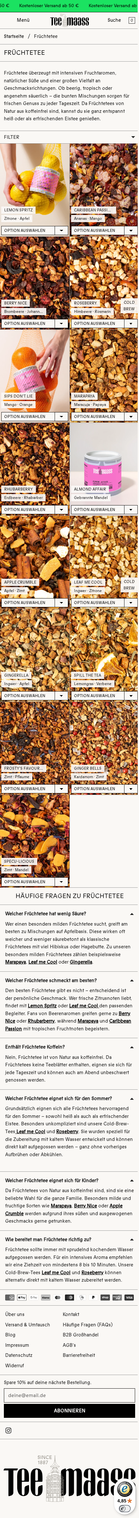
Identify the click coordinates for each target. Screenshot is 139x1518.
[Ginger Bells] (102, 734)
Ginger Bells (86, 753)
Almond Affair (88, 480)
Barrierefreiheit (79, 1356)
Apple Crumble (20, 571)
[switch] (121, 1508)
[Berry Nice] (34, 279)
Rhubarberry (18, 480)
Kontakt (71, 1315)
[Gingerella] (34, 643)
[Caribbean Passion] (102, 188)
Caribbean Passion (92, 207)
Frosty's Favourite (25, 753)
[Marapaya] (102, 370)
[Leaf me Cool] (102, 552)
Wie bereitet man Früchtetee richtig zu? (48, 1229)
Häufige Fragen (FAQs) (87, 1325)
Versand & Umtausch (27, 1325)
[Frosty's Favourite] (34, 734)
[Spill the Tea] (102, 643)
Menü (23, 20)
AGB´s (69, 1346)
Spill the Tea (86, 662)
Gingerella (16, 662)
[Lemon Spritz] (34, 188)
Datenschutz (18, 1356)
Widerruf (14, 1366)
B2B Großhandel (81, 1336)
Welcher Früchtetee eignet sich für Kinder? (51, 1170)
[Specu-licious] (34, 825)
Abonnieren (68, 1411)
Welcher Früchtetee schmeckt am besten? (51, 962)
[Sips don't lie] (34, 370)
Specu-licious (19, 844)
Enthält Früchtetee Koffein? (35, 1037)
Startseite (14, 36)
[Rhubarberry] (34, 461)
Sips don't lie (18, 389)
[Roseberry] (102, 279)
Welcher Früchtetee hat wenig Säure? (45, 896)
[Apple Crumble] (34, 552)
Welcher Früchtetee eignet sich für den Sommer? (58, 1088)
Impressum (17, 1346)
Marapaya (82, 389)
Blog (10, 1336)
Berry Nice (15, 298)
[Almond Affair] (102, 461)
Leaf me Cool (86, 571)
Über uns (15, 1315)
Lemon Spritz (18, 207)
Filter (11, 137)
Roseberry (83, 298)
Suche (114, 20)
